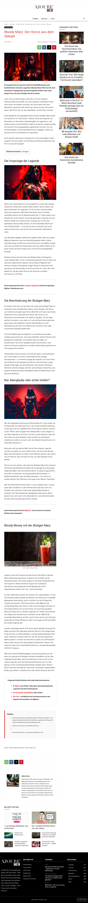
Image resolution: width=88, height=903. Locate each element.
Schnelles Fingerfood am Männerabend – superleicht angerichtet (21, 843)
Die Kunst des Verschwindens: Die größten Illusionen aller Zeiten (71, 50)
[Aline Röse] (13, 786)
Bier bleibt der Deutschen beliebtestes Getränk (71, 160)
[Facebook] (44, 47)
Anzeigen (25, 151)
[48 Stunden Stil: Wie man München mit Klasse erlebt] (71, 123)
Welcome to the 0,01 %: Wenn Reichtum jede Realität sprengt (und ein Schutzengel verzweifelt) (71, 105)
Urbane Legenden (32, 286)
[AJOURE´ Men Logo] (11, 863)
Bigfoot (27, 510)
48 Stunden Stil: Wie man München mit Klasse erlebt (71, 134)
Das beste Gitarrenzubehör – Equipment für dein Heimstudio (54, 868)
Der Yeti (16, 696)
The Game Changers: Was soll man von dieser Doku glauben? (54, 878)
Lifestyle (12, 24)
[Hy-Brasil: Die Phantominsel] (8, 835)
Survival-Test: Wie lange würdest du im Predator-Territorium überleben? (49, 835)
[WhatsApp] (39, 47)
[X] (49, 47)
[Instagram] (81, 899)
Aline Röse (25, 776)
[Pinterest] (54, 47)
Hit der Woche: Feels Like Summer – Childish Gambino (49, 843)
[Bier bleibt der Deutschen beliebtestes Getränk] (71, 149)
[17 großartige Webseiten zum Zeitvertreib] (16, 818)
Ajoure (6, 24)
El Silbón (16, 686)
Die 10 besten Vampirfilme (23, 693)
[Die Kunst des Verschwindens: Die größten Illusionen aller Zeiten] (71, 38)
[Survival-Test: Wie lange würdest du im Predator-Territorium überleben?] (36, 835)
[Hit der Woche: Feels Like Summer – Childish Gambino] (36, 844)
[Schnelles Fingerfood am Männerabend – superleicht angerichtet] (8, 844)
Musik (47, 864)
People (47, 883)
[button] (83, 19)
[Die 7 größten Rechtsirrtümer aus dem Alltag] (44, 818)
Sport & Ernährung (50, 873)
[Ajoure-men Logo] (44, 8)
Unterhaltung (20, 24)
